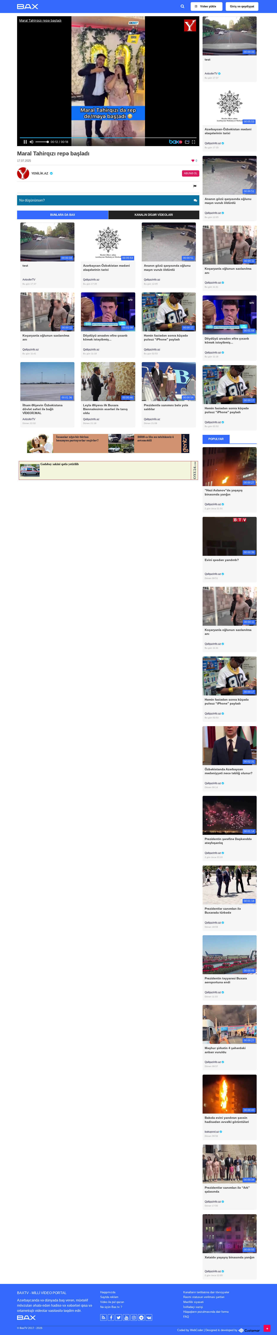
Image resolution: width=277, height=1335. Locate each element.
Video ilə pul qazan (112, 1302)
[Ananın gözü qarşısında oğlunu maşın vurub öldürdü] (169, 241)
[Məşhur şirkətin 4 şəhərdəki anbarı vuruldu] (230, 1024)
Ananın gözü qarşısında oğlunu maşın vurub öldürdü (167, 267)
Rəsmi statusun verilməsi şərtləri (203, 1297)
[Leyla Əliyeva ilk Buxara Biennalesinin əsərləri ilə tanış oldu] (108, 381)
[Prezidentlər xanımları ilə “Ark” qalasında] (230, 1163)
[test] (47, 241)
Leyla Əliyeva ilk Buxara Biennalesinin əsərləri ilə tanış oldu (105, 409)
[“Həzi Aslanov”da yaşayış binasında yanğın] (230, 466)
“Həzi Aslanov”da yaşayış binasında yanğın (224, 492)
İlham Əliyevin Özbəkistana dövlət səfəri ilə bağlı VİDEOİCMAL (43, 409)
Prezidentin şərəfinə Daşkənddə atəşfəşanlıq (228, 841)
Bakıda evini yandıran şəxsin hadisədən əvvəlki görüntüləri (227, 1119)
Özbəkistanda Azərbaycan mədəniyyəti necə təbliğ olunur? (229, 771)
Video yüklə (207, 6)
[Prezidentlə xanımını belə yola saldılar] (169, 381)
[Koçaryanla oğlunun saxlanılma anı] (47, 311)
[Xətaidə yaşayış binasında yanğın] (230, 1233)
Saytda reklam (109, 1297)
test (25, 265)
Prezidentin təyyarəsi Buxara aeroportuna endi (226, 980)
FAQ (186, 1316)
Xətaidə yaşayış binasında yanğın (229, 1257)
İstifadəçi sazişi (193, 1307)
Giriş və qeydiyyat (242, 6)
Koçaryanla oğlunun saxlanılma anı (46, 337)
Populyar (216, 439)
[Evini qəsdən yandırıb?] (230, 536)
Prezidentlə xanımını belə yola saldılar (166, 407)
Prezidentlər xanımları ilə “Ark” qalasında (227, 1189)
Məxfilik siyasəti (193, 1302)
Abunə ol (190, 173)
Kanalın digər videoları (154, 214)
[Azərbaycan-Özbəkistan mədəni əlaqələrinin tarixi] (108, 241)
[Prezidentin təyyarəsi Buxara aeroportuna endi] (230, 954)
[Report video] (195, 186)
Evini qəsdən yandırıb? (222, 560)
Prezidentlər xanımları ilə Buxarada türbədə (223, 910)
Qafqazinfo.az (91, 279)
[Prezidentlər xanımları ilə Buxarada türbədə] (230, 885)
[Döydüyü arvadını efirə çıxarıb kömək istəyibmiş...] (108, 311)
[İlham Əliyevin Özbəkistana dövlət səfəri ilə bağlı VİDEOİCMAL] (47, 381)
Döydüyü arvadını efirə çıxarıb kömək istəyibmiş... (105, 337)
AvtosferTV (29, 279)
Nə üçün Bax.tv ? (111, 1307)
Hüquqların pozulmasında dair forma (206, 1311)
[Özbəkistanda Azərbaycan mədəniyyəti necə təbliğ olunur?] (230, 745)
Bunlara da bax (62, 214)
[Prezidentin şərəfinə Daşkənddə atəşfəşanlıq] (230, 815)
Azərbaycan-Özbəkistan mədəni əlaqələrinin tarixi (106, 267)
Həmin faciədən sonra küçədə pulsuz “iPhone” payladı (166, 337)
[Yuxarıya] (267, 1328)
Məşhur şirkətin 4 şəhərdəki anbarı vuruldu (225, 1050)
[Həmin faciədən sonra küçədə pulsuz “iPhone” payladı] (169, 311)
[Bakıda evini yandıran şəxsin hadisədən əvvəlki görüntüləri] (230, 1094)
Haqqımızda (107, 1292)
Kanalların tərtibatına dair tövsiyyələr (206, 1292)
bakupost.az (212, 1131)
